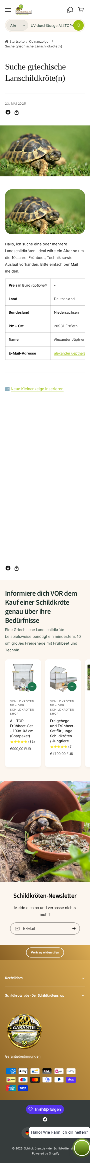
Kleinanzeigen (39, 41)
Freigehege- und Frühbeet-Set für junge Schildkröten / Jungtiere (62, 731)
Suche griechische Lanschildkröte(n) (33, 46)
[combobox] (57, 25)
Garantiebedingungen (22, 1056)
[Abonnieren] (74, 929)
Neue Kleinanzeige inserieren (37, 388)
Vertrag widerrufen (45, 952)
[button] (8, 9)
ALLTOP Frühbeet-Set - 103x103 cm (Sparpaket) (22, 728)
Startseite (17, 41)
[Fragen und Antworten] (70, 9)
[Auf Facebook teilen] (8, 112)
